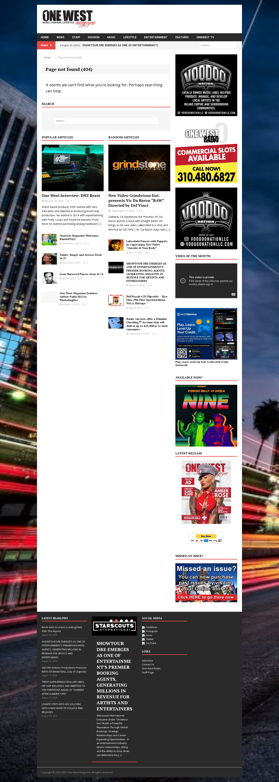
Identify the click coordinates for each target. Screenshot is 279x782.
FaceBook (151, 627)
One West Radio (151, 668)
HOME (45, 37)
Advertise (147, 660)
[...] (99, 224)
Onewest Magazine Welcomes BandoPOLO (79, 237)
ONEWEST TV (205, 37)
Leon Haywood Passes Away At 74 (81, 274)
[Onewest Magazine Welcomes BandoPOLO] (49, 243)
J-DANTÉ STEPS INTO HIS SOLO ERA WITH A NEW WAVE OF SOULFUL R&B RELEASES (62, 708)
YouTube (151, 643)
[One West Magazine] (139, 19)
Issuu (149, 635)
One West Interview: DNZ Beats (71, 195)
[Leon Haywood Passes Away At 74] (49, 281)
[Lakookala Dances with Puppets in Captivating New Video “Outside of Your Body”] (116, 248)
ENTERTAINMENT (156, 37)
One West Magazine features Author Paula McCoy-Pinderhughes (78, 296)
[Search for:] (218, 45)
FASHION (93, 37)
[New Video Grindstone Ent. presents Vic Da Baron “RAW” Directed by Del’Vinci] (139, 189)
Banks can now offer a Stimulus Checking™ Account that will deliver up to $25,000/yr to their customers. (147, 324)
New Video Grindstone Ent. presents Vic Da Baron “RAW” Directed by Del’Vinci (136, 200)
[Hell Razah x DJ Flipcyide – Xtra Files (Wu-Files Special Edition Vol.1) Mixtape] (116, 304)
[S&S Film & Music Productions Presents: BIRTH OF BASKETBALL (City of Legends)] (114, 626)
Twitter (150, 639)
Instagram (152, 631)
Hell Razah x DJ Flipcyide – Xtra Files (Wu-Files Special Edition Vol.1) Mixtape (146, 300)
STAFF (76, 37)
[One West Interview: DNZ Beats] (73, 189)
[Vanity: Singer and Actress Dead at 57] (49, 262)
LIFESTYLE (129, 37)
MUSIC (111, 37)
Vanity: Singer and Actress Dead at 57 (81, 256)
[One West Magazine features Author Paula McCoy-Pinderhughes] (49, 300)
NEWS (60, 37)
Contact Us (148, 664)
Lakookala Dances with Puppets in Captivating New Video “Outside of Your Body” (147, 244)
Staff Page (148, 672)
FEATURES (182, 37)
